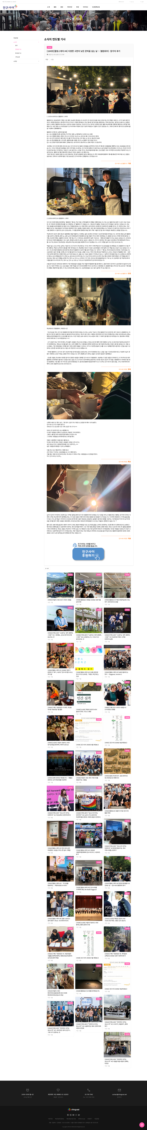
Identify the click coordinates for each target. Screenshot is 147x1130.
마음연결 (16, 38)
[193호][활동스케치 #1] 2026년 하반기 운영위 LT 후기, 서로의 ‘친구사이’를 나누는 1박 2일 (60, 672)
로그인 (132, 1)
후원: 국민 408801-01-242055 (9, 1)
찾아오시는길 (81, 1119)
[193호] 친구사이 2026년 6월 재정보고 (116, 743)
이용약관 (50, 1119)
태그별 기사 (18, 53)
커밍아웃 (69, 7)
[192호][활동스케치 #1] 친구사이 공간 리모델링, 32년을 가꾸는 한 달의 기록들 (59, 849)
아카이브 (85, 7)
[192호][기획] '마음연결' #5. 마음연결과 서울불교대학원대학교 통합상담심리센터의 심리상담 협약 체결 (60, 956)
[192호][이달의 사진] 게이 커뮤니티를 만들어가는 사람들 (87, 779)
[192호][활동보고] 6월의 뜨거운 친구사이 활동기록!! (117, 812)
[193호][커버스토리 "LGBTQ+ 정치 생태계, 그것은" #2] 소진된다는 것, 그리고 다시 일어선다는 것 (88, 637)
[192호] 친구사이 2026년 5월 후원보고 (116, 989)
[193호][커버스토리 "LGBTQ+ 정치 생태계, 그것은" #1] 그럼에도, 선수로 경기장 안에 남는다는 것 (60, 635)
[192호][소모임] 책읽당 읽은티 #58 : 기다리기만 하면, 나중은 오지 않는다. (115, 920)
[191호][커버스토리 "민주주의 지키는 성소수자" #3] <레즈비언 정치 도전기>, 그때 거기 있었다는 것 (59, 1030)
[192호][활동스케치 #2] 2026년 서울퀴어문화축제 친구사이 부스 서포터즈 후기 (88, 852)
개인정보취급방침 (59, 1119)
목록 (47, 568)
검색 (142, 1)
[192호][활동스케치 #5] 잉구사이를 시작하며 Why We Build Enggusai (86, 888)
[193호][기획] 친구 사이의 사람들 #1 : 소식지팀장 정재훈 (116, 708)
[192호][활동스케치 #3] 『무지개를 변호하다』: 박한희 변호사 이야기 (58, 884)
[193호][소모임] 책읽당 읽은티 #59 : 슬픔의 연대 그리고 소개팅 (86, 710)
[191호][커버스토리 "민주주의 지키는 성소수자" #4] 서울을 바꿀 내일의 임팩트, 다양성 (117, 1061)
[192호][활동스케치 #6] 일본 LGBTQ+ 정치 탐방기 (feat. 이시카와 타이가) (59, 920)
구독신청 (17, 57)
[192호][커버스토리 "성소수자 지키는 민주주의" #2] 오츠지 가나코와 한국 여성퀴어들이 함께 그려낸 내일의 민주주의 (88, 815)
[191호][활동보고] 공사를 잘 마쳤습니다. (88, 991)
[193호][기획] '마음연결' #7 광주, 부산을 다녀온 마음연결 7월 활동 (60, 708)
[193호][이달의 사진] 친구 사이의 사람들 (59, 600)
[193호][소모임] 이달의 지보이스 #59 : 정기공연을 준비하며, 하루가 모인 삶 (59, 744)
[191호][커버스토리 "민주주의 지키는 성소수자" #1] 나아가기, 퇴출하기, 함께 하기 (116, 1024)
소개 (48, 7)
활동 (55, 7)
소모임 (26, 61)
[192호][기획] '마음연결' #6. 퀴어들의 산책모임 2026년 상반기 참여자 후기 (116, 955)
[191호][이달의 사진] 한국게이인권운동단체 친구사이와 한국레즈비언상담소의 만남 (57, 993)
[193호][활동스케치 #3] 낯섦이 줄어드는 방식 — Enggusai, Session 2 (116, 673)
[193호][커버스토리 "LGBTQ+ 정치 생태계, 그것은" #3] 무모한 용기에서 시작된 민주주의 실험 (117, 637)
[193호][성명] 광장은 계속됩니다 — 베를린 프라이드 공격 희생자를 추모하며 (60, 779)
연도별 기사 (81, 23)
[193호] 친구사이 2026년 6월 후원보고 (87, 745)
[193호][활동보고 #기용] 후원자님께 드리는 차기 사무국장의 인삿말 (117, 601)
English (122, 1)
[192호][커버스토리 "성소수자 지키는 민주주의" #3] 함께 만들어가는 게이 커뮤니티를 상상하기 (115, 848)
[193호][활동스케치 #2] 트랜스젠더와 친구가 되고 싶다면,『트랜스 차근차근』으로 (87, 674)
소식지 (74, 23)
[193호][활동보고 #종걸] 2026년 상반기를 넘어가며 (88, 601)
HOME (65, 23)
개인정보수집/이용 (71, 1119)
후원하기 (90, 1119)
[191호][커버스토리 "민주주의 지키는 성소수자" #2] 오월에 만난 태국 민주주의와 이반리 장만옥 (88, 1026)
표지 (16, 45)
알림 (61, 7)
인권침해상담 (96, 7)
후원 (77, 7)
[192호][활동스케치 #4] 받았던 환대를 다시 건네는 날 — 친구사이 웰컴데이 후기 (117, 884)
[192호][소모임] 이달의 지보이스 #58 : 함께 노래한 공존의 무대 (87, 924)
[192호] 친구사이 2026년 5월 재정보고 (87, 958)
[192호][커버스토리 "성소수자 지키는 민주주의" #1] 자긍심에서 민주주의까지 (59, 814)
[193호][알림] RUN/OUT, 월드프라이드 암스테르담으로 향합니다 (116, 777)
